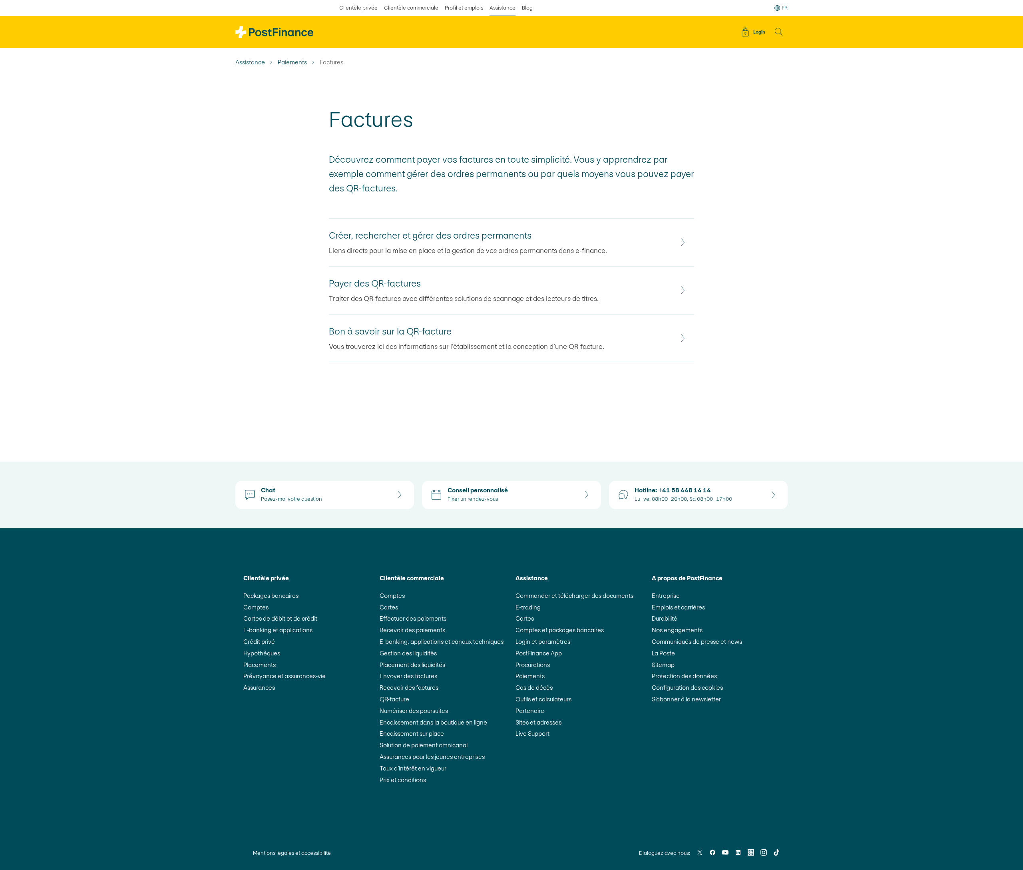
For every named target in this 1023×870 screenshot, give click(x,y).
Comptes (256, 607)
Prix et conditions (403, 780)
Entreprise (666, 595)
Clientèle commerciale (411, 7)
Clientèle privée (358, 7)
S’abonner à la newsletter (686, 699)
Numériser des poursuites (414, 711)
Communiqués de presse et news (697, 641)
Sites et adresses (538, 722)
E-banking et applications (277, 630)
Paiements (292, 62)
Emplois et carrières (678, 607)
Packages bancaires (271, 595)
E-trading (528, 607)
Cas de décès (534, 687)
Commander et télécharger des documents (574, 595)
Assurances (259, 687)
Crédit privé (259, 641)
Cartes (389, 607)
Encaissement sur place (412, 733)
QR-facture (394, 699)
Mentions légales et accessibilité (292, 853)
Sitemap (663, 665)
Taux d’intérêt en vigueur (413, 768)
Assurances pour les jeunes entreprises (432, 757)
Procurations (532, 665)
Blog (527, 7)
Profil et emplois (464, 7)
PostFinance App (538, 653)
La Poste (663, 653)
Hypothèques (261, 653)
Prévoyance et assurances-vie (284, 676)
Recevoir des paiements (412, 630)
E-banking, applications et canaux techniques (442, 641)
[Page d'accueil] (274, 32)
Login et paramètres (542, 641)
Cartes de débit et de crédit (280, 618)
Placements (259, 665)
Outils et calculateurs (543, 699)
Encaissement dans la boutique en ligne (433, 722)
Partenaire (529, 711)
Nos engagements (677, 630)
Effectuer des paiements (413, 618)
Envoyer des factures (408, 676)
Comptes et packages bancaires (559, 630)
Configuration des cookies (687, 687)
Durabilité (664, 618)
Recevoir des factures (409, 687)
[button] (779, 32)
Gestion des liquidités (408, 653)
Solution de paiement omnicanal (424, 745)
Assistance (502, 7)
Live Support (532, 733)
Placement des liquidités (412, 665)
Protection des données (684, 676)
